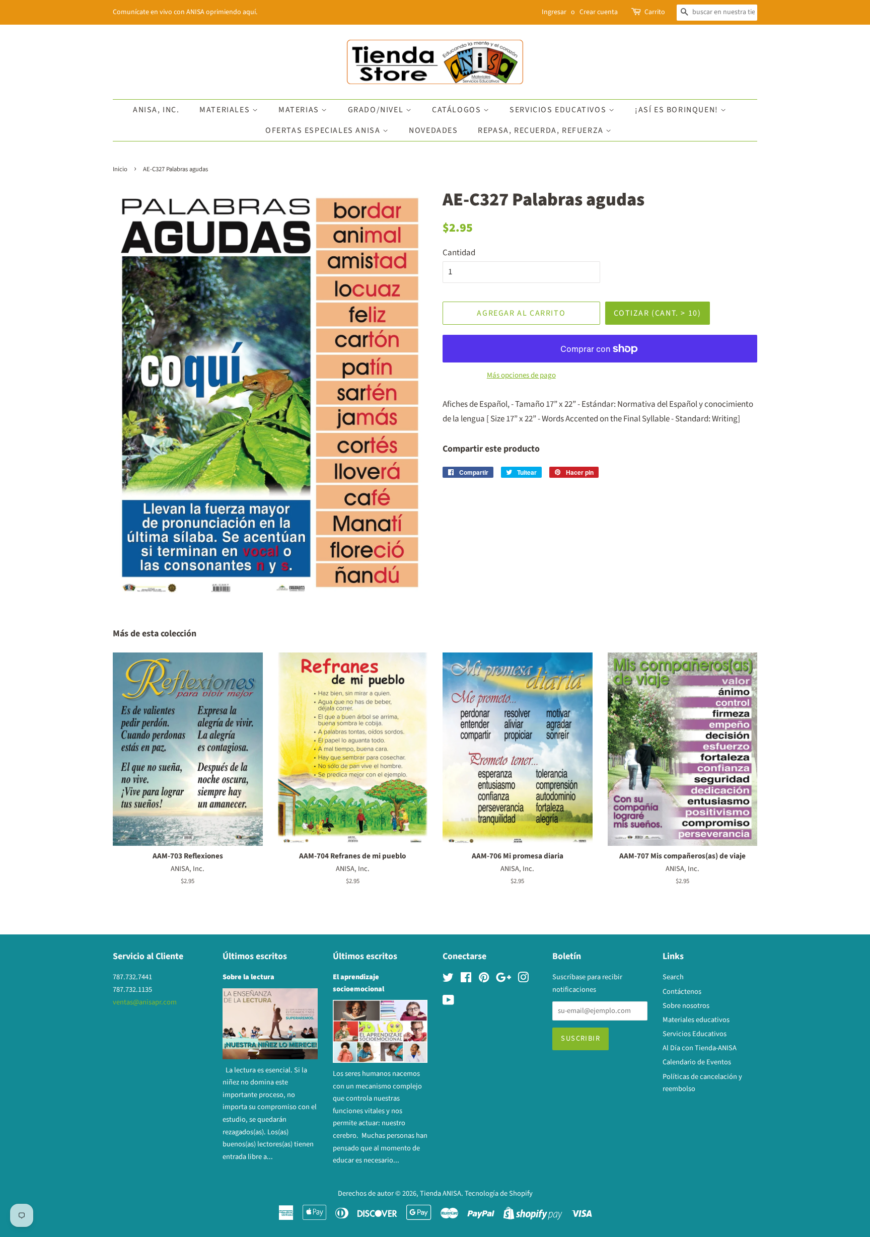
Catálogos (457, 109)
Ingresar (554, 12)
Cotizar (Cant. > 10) (657, 313)
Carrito (654, 12)
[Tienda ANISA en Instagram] (523, 979)
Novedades (433, 130)
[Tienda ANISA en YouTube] (448, 1002)
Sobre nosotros (686, 1005)
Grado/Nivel (377, 109)
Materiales (225, 109)
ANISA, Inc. (156, 109)
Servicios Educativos (559, 109)
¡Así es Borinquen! (677, 109)
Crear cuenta (598, 12)
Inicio (120, 169)
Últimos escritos (255, 956)
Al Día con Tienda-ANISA (700, 1048)
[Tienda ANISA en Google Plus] (503, 979)
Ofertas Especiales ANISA (324, 130)
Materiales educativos (696, 1019)
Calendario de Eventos (697, 1062)
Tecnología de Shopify (499, 1193)
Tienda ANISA (440, 1193)
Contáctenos (682, 991)
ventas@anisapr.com (145, 1002)
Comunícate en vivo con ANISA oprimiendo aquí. (185, 12)
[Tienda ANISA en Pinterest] (483, 979)
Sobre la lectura (248, 977)
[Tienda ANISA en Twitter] (448, 979)
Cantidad (459, 253)
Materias (299, 109)
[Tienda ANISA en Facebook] (466, 979)
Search (673, 977)
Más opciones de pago (521, 375)
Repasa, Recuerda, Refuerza (542, 130)
